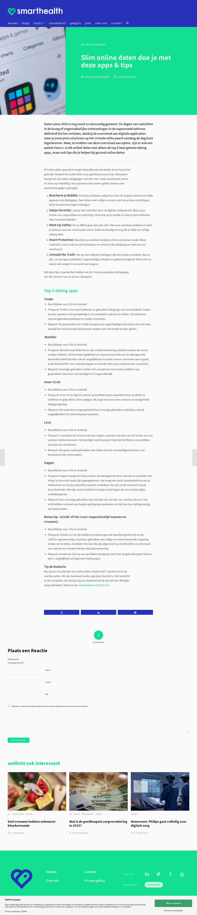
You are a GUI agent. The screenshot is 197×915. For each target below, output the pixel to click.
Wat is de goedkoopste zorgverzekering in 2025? (98, 824)
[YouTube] (182, 874)
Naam (48, 670)
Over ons (52, 880)
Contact (90, 872)
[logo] (35, 11)
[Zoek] (126, 23)
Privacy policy (95, 880)
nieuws (29, 814)
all (9, 814)
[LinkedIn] (147, 874)
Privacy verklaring (12, 911)
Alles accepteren (173, 903)
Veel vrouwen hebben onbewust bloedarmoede (31, 824)
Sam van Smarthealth (96, 77)
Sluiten (24, 911)
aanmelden (153, 884)
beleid (77, 814)
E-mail (48, 682)
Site (46, 694)
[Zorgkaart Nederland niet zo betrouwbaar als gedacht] (2, 457)
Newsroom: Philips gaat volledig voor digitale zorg (159, 824)
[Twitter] (158, 874)
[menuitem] (14, 23)
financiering (87, 814)
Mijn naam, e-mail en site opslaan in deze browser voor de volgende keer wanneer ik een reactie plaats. (50, 706)
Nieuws (51, 872)
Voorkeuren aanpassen (173, 910)
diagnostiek (18, 814)
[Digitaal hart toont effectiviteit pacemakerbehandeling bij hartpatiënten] (194, 457)
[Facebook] (170, 874)
